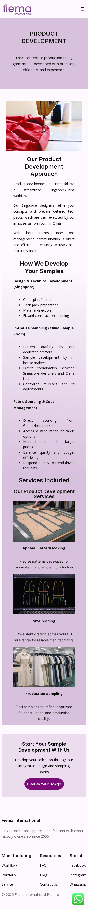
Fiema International (21, 820)
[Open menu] (82, 9)
